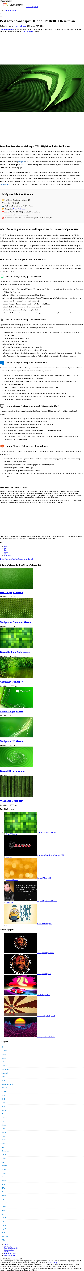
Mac (3, 1162)
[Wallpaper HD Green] (16, 737)
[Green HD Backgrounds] (16, 766)
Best (5, 550)
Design (4, 1110)
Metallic (4, 1166)
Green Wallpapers (20, 26)
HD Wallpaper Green (11, 592)
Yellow (4, 1240)
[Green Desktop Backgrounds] (16, 647)
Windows (5, 1236)
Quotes (4, 1210)
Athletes (4, 1065)
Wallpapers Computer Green (15, 622)
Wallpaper (7, 555)
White (3, 1232)
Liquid (4, 1158)
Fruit (3, 1136)
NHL (3, 1192)
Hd (5, 554)
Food (3, 1129)
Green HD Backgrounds (12, 771)
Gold (3, 1143)
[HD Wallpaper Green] (16, 588)
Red (3, 1214)
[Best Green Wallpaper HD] (42, 88)
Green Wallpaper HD (11, 711)
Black (3, 1077)
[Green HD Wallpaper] (16, 677)
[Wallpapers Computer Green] (16, 618)
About (6, 1244)
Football (4, 1132)
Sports (4, 1225)
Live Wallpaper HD (32, 7)
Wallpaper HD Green (11, 741)
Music (4, 1180)
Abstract (4, 1051)
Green (6, 552)
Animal (4, 1054)
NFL (3, 1188)
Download (3, 561)
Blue (3, 1080)
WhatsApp (14, 559)
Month (4, 1173)
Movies (4, 1177)
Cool (3, 1099)
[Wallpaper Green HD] (16, 796)
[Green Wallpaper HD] (16, 707)
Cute (3, 1103)
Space (3, 1221)
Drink (3, 1114)
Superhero (5, 1229)
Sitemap (6, 1252)
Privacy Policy (9, 1250)
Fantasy (4, 1117)
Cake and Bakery (7, 1084)
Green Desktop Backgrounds (15, 652)
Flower (4, 1125)
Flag (3, 1121)
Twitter (2, 559)
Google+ (21, 559)
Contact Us (7, 1246)
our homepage (4, 184)
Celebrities (9, 903)
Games (4, 1140)
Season (4, 1218)
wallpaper (21, 162)
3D (7, 925)
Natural (4, 1184)
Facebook (8, 559)
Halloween (5, 1151)
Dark (3, 1106)
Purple (4, 1206)
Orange (4, 1195)
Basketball (5, 1073)
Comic (4, 1095)
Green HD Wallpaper (11, 681)
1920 (5, 548)
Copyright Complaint (11, 1248)
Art (3, 1062)
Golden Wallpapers (12, 880)
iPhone (4, 1154)
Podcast (4, 1203)
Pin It (31, 559)
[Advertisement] (42, 48)
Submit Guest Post (10, 10)
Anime (4, 1058)
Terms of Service (9, 1255)
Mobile (4, 1169)
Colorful (4, 1091)
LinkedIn (27, 559)
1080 (5, 546)
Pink (3, 1199)
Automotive (9, 857)
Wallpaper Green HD (11, 800)
